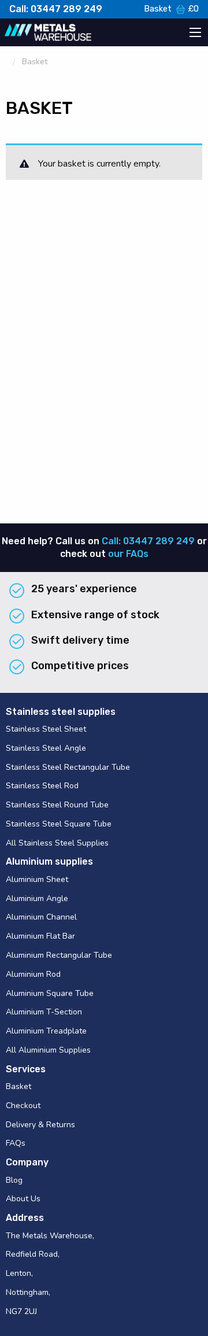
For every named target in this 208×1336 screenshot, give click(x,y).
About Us (23, 1198)
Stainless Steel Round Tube (57, 804)
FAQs (15, 1143)
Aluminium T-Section (44, 1011)
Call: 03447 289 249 (55, 8)
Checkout (23, 1105)
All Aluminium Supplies (48, 1050)
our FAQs (128, 553)
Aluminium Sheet (37, 879)
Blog (14, 1180)
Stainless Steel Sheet (46, 729)
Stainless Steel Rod (42, 785)
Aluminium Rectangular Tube (59, 955)
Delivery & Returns (40, 1124)
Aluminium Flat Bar (40, 936)
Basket (171, 8)
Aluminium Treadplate (46, 1030)
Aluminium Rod (33, 974)
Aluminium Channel (41, 916)
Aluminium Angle (37, 898)
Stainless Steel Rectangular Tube (68, 767)
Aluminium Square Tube (50, 993)
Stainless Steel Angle (46, 748)
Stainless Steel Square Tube (59, 823)
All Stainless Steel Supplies (57, 842)
